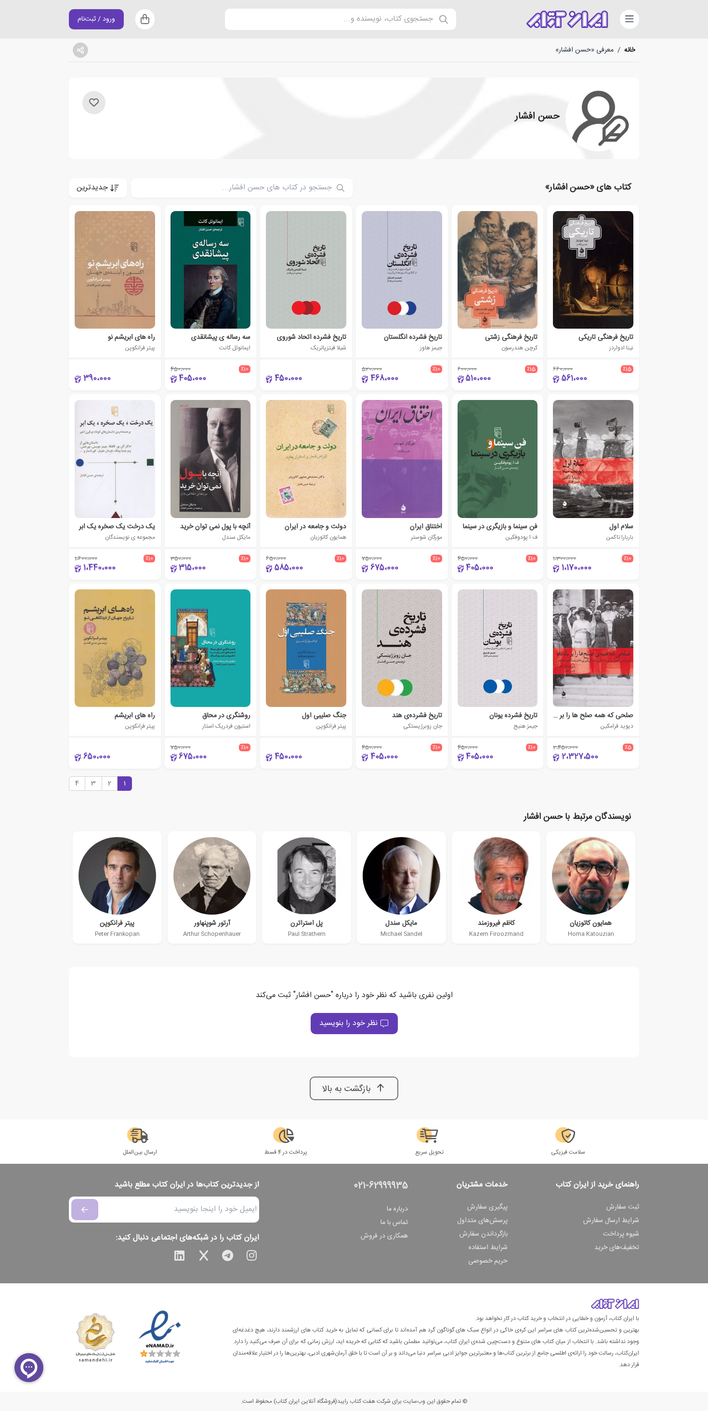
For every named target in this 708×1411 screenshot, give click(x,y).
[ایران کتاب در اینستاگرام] (252, 1257)
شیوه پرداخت (621, 1234)
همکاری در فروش (384, 1236)
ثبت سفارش (622, 1207)
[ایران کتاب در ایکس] (204, 1257)
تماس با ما (394, 1222)
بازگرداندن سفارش (483, 1234)
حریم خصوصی (488, 1261)
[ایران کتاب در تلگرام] (228, 1257)
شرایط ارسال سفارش (611, 1220)
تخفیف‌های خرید (616, 1247)
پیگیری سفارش (487, 1207)
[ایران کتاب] (567, 19)
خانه (629, 50)
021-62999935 (381, 1186)
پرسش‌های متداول (482, 1220)
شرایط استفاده (488, 1247)
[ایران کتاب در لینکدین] (179, 1257)
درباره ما (397, 1209)
